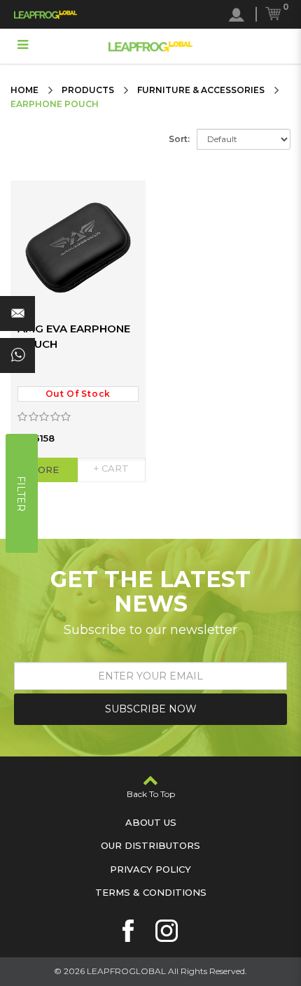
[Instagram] (166, 931)
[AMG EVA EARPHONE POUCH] (78, 248)
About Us (150, 822)
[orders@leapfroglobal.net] (17, 313)
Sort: (179, 139)
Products (88, 90)
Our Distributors (150, 845)
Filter (21, 493)
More (44, 469)
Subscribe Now (151, 709)
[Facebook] (128, 931)
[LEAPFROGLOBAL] (45, 14)
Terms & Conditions (150, 892)
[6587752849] (17, 355)
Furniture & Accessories (201, 90)
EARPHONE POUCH (54, 104)
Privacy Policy (150, 869)
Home (24, 90)
